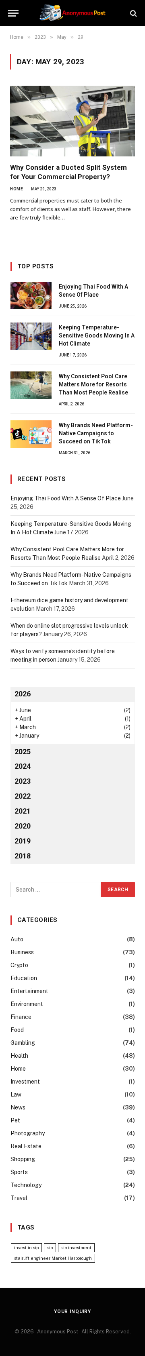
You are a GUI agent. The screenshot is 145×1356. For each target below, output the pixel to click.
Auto (16, 939)
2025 (22, 751)
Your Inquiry (72, 1311)
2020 (22, 826)
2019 (22, 841)
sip (50, 1247)
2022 (22, 796)
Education (23, 978)
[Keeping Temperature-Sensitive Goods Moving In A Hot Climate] (31, 336)
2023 (22, 781)
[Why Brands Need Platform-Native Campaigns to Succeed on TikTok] (31, 434)
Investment (25, 1081)
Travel (18, 1198)
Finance (20, 1017)
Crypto (19, 965)
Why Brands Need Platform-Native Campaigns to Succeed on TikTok (96, 433)
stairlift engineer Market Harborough (53, 1258)
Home (18, 1068)
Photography (27, 1133)
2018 (22, 856)
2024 (22, 766)
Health (19, 1055)
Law (15, 1094)
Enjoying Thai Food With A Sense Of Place (65, 498)
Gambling (22, 1043)
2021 (22, 811)
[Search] (132, 13)
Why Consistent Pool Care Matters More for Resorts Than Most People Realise (93, 384)
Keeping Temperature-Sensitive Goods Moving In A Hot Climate (97, 335)
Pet (15, 1120)
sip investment (76, 1247)
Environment (26, 1004)
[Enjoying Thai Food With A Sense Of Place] (31, 295)
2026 (22, 694)
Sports (19, 1172)
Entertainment (29, 991)
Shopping (22, 1159)
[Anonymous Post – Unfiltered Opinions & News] (72, 13)
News (17, 1107)
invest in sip (26, 1247)
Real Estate (25, 1146)
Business (22, 952)
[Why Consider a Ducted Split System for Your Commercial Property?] (72, 121)
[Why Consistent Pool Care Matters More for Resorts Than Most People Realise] (31, 385)
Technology (25, 1185)
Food (17, 1030)
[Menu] (13, 13)
